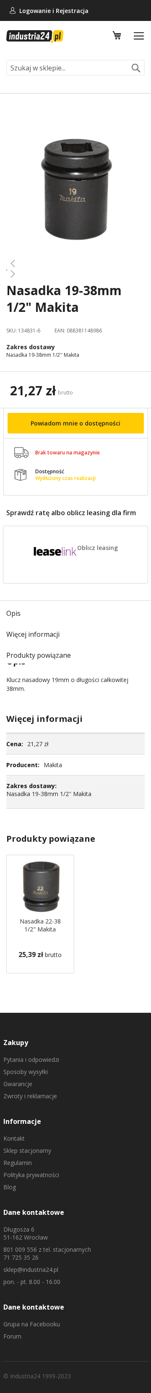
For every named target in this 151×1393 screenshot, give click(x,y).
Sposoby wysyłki (25, 1072)
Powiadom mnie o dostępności (75, 423)
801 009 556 (20, 1249)
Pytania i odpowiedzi (31, 1060)
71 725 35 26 (21, 1257)
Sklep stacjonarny (27, 1150)
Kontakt (14, 1138)
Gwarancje (17, 1084)
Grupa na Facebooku (31, 1324)
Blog (9, 1187)
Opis (13, 613)
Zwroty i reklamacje (30, 1096)
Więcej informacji (33, 634)
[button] (75, 263)
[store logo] (34, 36)
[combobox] (75, 67)
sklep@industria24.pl (30, 1270)
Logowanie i (37, 11)
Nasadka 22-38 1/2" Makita (40, 925)
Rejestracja (72, 11)
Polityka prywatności (31, 1175)
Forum (12, 1336)
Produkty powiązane (38, 655)
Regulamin (17, 1163)
